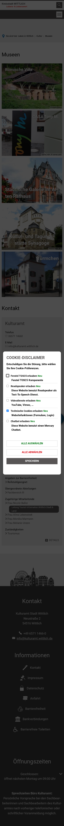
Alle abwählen (32, 452)
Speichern (32, 460)
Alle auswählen (32, 443)
